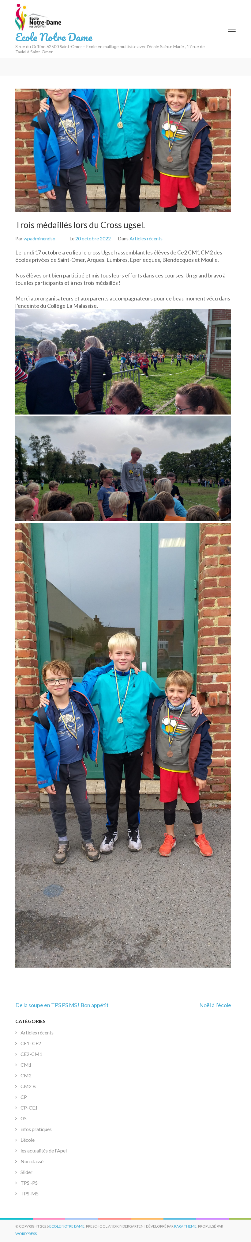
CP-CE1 (29, 1107)
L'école (28, 1140)
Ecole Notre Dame (53, 36)
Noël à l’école (215, 1005)
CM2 (26, 1075)
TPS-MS (30, 1193)
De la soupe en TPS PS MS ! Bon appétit (62, 1005)
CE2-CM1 (31, 1054)
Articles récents (146, 238)
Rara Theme (185, 1226)
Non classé (32, 1161)
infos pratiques (36, 1129)
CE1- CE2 (31, 1043)
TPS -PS (29, 1183)
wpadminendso (39, 238)
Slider (26, 1172)
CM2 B (28, 1086)
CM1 (26, 1065)
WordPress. (26, 1233)
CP (24, 1097)
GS (24, 1118)
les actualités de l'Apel (44, 1150)
